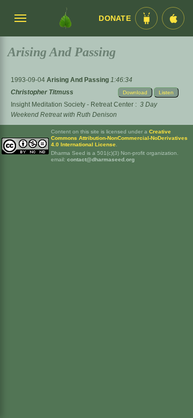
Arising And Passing (78, 80)
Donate (115, 18)
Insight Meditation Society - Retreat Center (72, 104)
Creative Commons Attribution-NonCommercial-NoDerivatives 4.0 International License (119, 138)
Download (135, 92)
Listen (166, 92)
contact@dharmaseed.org (101, 159)
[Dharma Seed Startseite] (65, 18)
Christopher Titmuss (42, 92)
